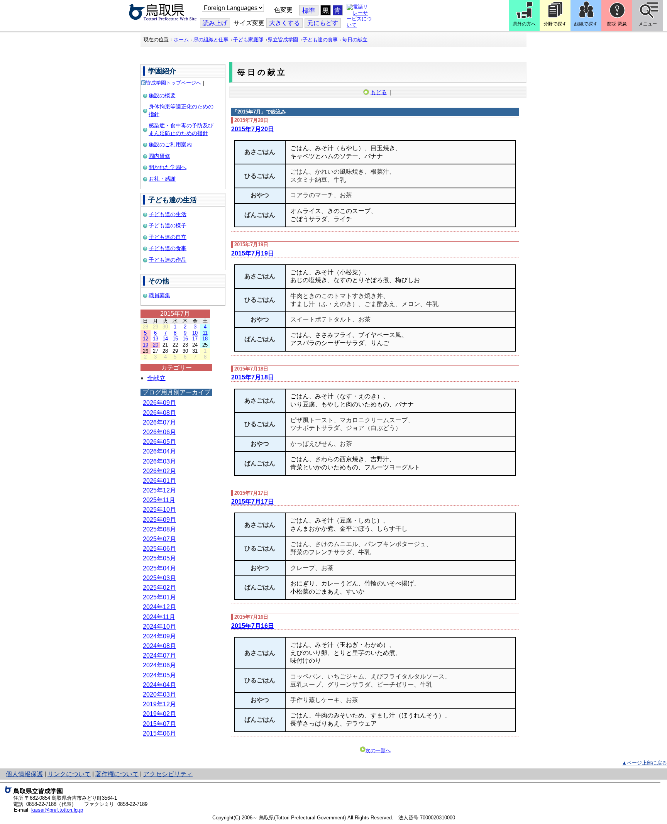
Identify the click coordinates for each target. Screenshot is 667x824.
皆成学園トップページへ (173, 83)
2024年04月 (159, 685)
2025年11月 (159, 500)
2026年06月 (159, 432)
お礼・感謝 (162, 179)
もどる (379, 92)
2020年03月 (159, 694)
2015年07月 (159, 724)
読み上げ (215, 23)
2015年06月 (159, 733)
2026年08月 (159, 412)
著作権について (117, 774)
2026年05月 (159, 441)
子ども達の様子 (167, 225)
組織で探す (586, 24)
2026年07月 (159, 422)
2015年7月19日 (252, 253)
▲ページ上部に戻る (644, 763)
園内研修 (159, 156)
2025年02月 (159, 587)
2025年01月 (159, 597)
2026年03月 (159, 461)
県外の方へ (524, 24)
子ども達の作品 (167, 260)
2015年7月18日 (252, 377)
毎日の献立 (354, 39)
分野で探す (555, 24)
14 (165, 339)
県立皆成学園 (283, 39)
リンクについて (69, 774)
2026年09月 (159, 402)
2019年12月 (159, 704)
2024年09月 (159, 636)
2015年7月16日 (252, 626)
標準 (308, 10)
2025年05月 (159, 558)
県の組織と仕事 (211, 39)
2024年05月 (159, 675)
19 (145, 345)
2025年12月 (159, 490)
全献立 (156, 378)
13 (155, 339)
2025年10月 (159, 509)
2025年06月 (159, 548)
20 (155, 345)
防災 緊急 (617, 24)
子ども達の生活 (167, 214)
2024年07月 (159, 655)
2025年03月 (159, 578)
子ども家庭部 (248, 39)
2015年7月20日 (252, 129)
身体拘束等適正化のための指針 (181, 110)
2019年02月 (159, 714)
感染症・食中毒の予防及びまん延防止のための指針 (181, 129)
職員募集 (159, 295)
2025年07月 (159, 539)
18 (205, 339)
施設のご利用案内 (170, 144)
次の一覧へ (378, 750)
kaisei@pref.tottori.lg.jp (57, 810)
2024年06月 (159, 665)
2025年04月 (159, 568)
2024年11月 (159, 617)
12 (145, 339)
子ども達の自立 (167, 237)
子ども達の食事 (320, 39)
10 (195, 333)
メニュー (647, 24)
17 (195, 339)
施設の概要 (162, 95)
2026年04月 (159, 451)
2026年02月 (159, 471)
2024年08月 (159, 646)
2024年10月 (159, 626)
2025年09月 (159, 519)
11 (205, 333)
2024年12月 (159, 607)
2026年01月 (159, 480)
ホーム (181, 39)
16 (185, 339)
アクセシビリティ (168, 774)
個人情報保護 (24, 774)
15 (175, 339)
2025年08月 (159, 529)
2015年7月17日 (252, 501)
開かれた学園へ (167, 167)
